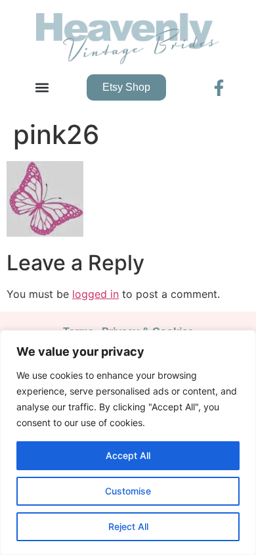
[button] (42, 88)
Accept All (128, 455)
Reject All (128, 526)
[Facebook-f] (219, 88)
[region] (128, 442)
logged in (95, 294)
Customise (128, 490)
